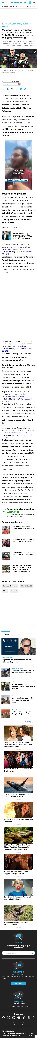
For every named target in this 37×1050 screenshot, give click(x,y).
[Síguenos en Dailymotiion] (34, 1017)
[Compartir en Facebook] (7, 89)
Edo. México (20, 7)
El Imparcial (7, 24)
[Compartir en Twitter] (12, 89)
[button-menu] (2, 2)
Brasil (5, 591)
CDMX (12, 7)
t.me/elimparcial (19, 1004)
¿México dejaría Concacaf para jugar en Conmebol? (24, 553)
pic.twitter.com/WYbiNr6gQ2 (13, 397)
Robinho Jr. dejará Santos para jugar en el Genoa (23, 540)
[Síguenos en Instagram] (13, 1017)
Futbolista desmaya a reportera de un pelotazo (23, 528)
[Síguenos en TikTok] (24, 1017)
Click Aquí (18, 983)
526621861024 (18, 974)
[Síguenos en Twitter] (8, 1017)
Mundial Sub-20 (26, 586)
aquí (20, 516)
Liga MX (14, 591)
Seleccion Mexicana (10, 586)
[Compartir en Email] (20, 89)
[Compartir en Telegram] (16, 89)
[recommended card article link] (6, 235)
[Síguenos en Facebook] (3, 1017)
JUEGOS (5, 7)
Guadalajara (31, 7)
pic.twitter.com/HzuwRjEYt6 (16, 433)
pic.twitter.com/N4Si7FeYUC (13, 249)
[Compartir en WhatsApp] (3, 89)
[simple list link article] (18, 647)
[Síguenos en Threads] (29, 1017)
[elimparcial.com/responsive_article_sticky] (36, 1036)
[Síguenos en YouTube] (18, 1017)
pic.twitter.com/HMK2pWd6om (14, 346)
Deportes (17, 24)
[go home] (18, 1031)
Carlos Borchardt (9, 80)
